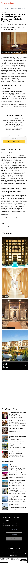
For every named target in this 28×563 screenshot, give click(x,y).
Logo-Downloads (14, 555)
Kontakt (4, 553)
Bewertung (23, 553)
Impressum (9, 553)
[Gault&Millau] (14, 548)
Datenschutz (16, 553)
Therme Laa (6, 57)
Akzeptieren (23, 560)
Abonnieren (14, 539)
